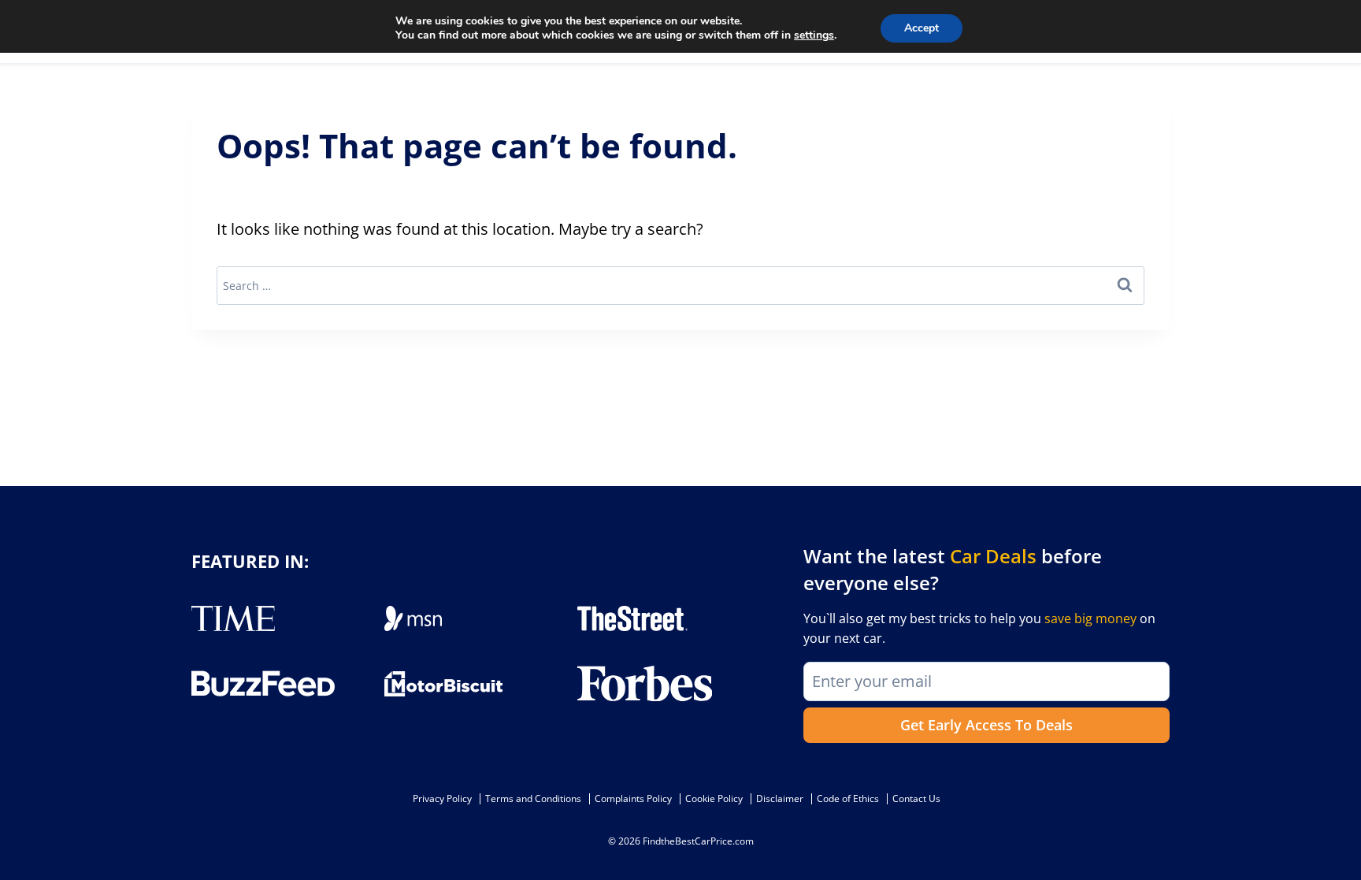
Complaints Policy (633, 798)
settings (814, 35)
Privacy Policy (442, 798)
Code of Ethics (848, 798)
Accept (921, 27)
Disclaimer (779, 798)
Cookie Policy (714, 798)
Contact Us (916, 798)
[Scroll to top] (1337, 832)
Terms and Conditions (533, 798)
